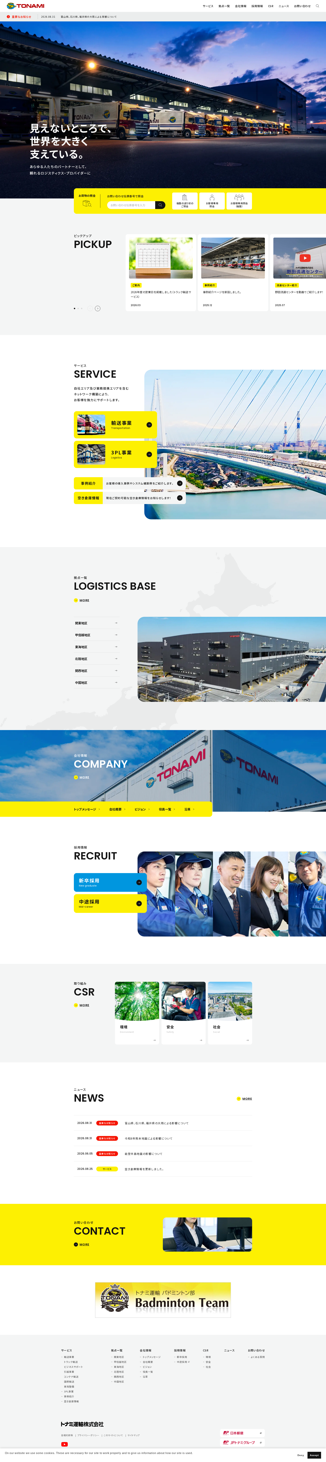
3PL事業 (69, 1391)
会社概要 (148, 1362)
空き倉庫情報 (71, 1401)
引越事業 (69, 1371)
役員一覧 (148, 1371)
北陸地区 (119, 1371)
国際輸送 (69, 1381)
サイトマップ (134, 1435)
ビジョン (147, 1366)
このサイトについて (113, 1435)
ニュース (284, 6)
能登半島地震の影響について (144, 1154)
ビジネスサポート (73, 1366)
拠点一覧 (117, 1350)
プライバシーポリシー (88, 1435)
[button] (78, 308)
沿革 (145, 1376)
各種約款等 (67, 1435)
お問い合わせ (302, 6)
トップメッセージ (152, 1357)
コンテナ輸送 (71, 1376)
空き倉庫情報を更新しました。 (144, 1169)
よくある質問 (258, 1357)
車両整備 (69, 1386)
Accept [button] (314, 1455)
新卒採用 (182, 1357)
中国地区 (119, 1381)
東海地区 (119, 1366)
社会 (208, 1366)
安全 (208, 1362)
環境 (208, 1357)
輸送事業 (69, 1357)
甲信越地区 (120, 1362)
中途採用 (182, 1362)
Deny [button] (300, 1455)
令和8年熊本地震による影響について (149, 1138)
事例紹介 (69, 1396)
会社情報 (145, 1350)
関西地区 (119, 1376)
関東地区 (119, 1357)
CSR (206, 1350)
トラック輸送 (71, 1362)
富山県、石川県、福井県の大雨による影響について (89, 16)
